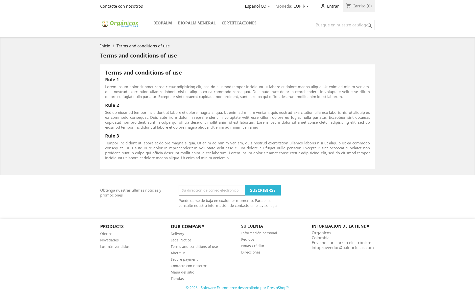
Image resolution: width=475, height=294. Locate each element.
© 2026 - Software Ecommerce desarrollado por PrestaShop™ (237, 287)
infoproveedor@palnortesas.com (343, 247)
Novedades (109, 240)
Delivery (177, 233)
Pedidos (247, 239)
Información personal (259, 233)
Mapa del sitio (182, 272)
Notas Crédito (252, 245)
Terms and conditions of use (194, 246)
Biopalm (162, 23)
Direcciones (251, 252)
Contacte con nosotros (121, 6)
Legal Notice (181, 240)
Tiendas (177, 278)
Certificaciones (239, 23)
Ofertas (106, 233)
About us (178, 253)
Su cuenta (252, 226)
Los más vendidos (115, 246)
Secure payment (184, 259)
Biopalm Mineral (197, 23)
